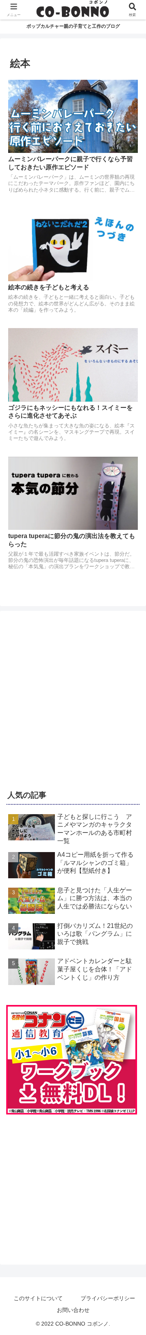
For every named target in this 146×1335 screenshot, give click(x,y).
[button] (130, 1058)
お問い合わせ (73, 1310)
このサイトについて (38, 1298)
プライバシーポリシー (108, 1298)
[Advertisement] (73, 696)
